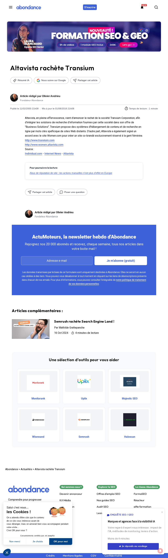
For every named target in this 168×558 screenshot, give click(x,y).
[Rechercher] (156, 7)
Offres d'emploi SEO (108, 493)
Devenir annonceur (71, 493)
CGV (93, 555)
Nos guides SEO (106, 500)
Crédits (50, 555)
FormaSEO (140, 493)
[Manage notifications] (160, 550)
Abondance (11, 469)
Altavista (68, 153)
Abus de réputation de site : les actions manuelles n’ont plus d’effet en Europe (71, 173)
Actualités (26, 469)
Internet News (52, 153)
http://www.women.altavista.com (44, 144)
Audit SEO (102, 506)
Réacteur (139, 500)
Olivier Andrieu (51, 96)
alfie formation (142, 506)
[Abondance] (28, 7)
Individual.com (33, 153)
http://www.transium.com (39, 140)
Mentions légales (73, 555)
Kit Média (65, 500)
